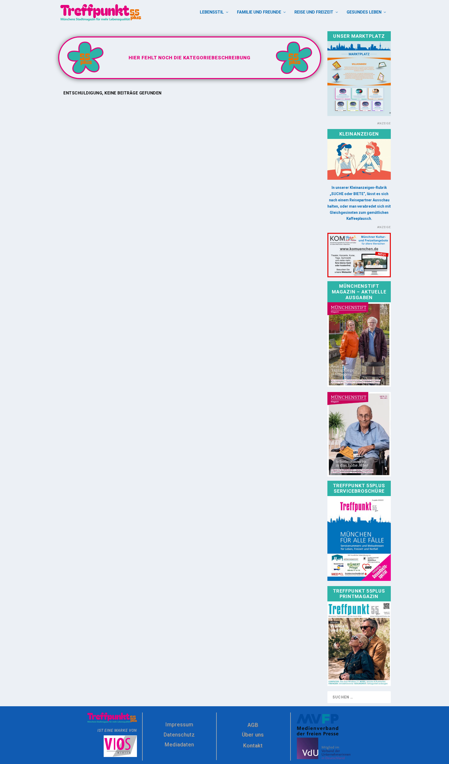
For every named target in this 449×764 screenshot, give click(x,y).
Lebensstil (212, 12)
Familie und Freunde (259, 12)
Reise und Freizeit (313, 12)
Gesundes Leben (364, 12)
